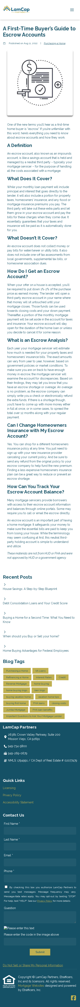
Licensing (9, 788)
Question (10, 908)
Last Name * (12, 839)
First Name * (12, 823)
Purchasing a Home (54, 43)
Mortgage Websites (31, 985)
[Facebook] (73, 998)
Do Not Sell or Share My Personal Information (33, 965)
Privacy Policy (12, 795)
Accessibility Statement (18, 802)
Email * (8, 855)
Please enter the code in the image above (31, 934)
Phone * (9, 871)
